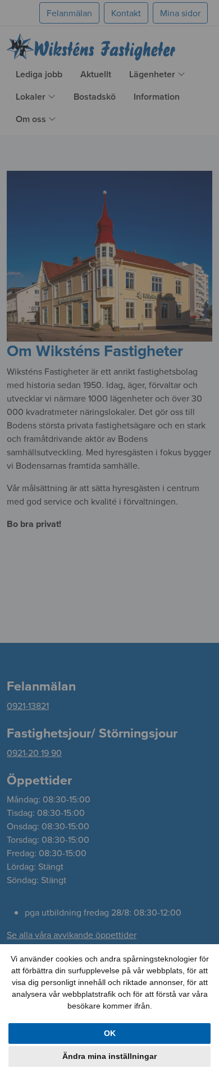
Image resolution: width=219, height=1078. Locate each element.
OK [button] (110, 1033)
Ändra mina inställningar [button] (109, 1056)
